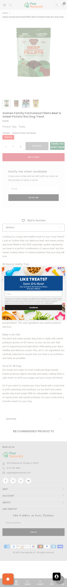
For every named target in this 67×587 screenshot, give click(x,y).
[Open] (7, 579)
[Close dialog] (62, 269)
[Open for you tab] (56, 576)
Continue (33, 307)
